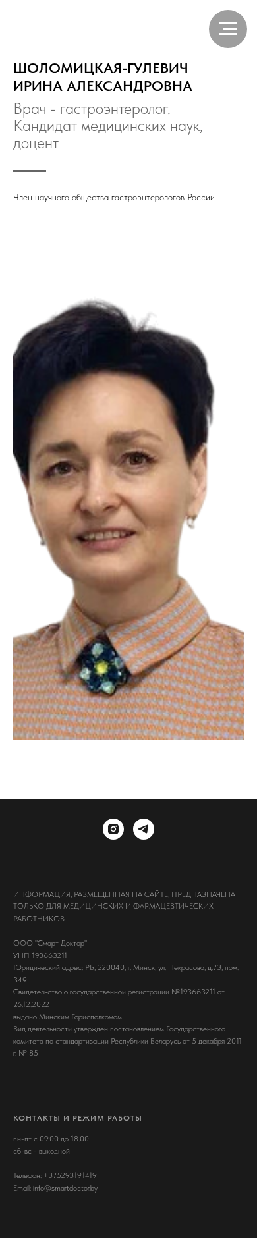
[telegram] (143, 829)
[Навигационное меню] (228, 29)
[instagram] (113, 829)
